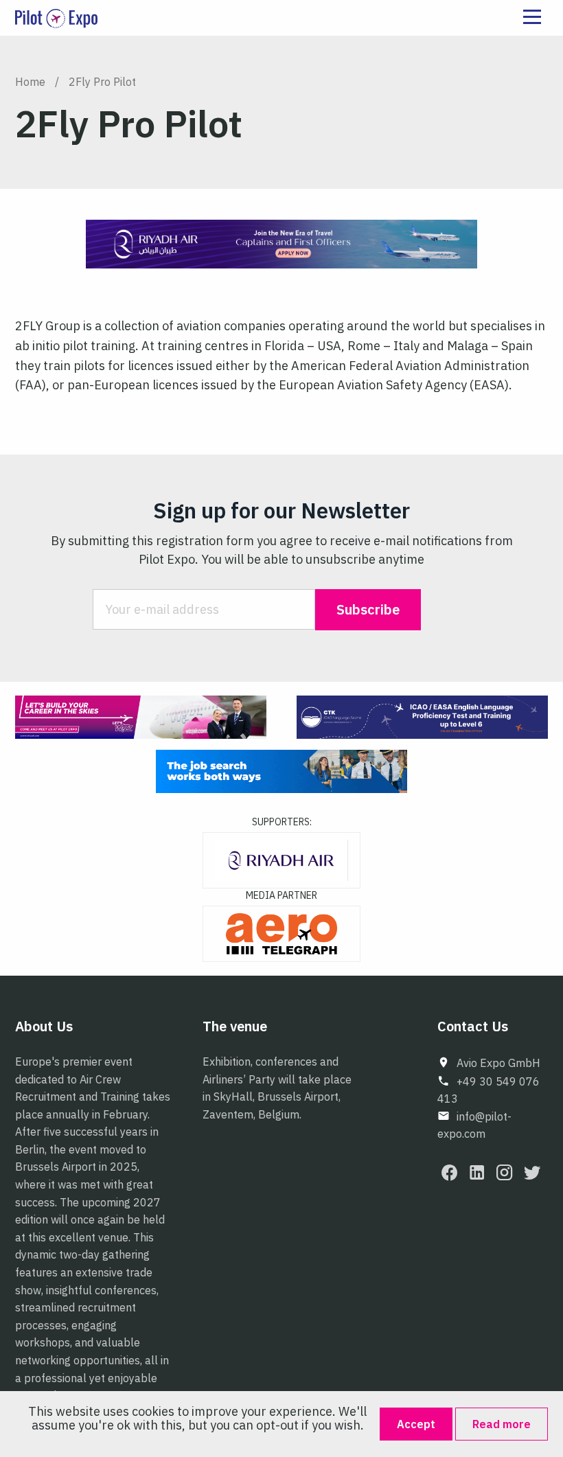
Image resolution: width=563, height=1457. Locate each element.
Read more (501, 1424)
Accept (416, 1424)
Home (30, 82)
